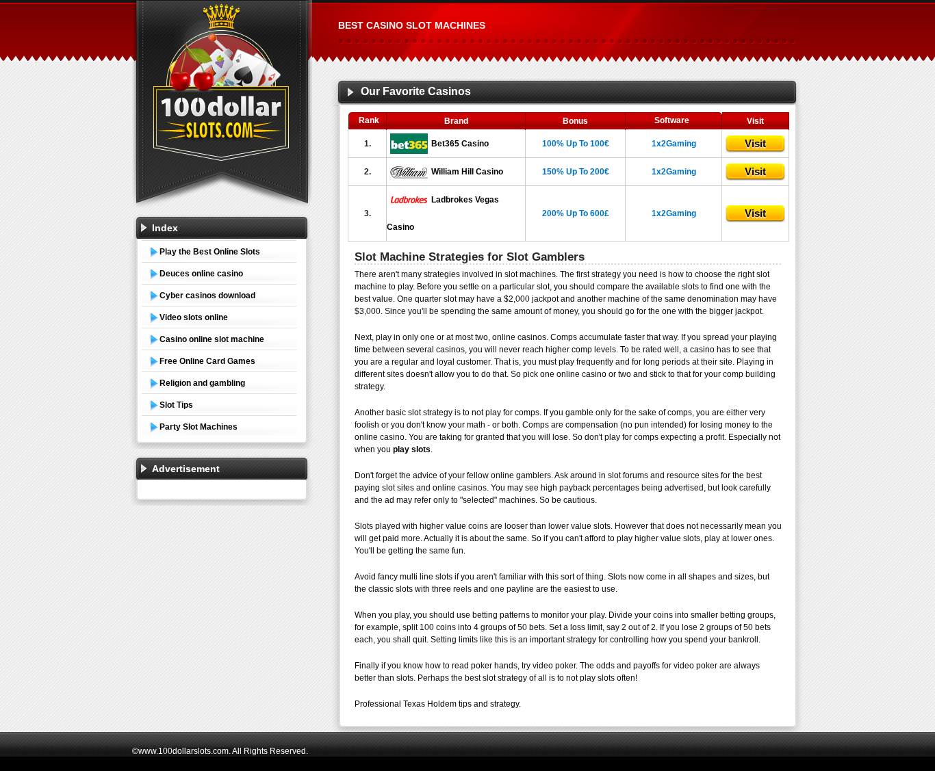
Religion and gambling (202, 383)
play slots (412, 449)
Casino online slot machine (211, 339)
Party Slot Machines (198, 427)
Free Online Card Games (207, 361)
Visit (755, 143)
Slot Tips (176, 405)
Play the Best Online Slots (209, 252)
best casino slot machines (411, 25)
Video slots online (193, 317)
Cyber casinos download (207, 295)
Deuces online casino (201, 273)
